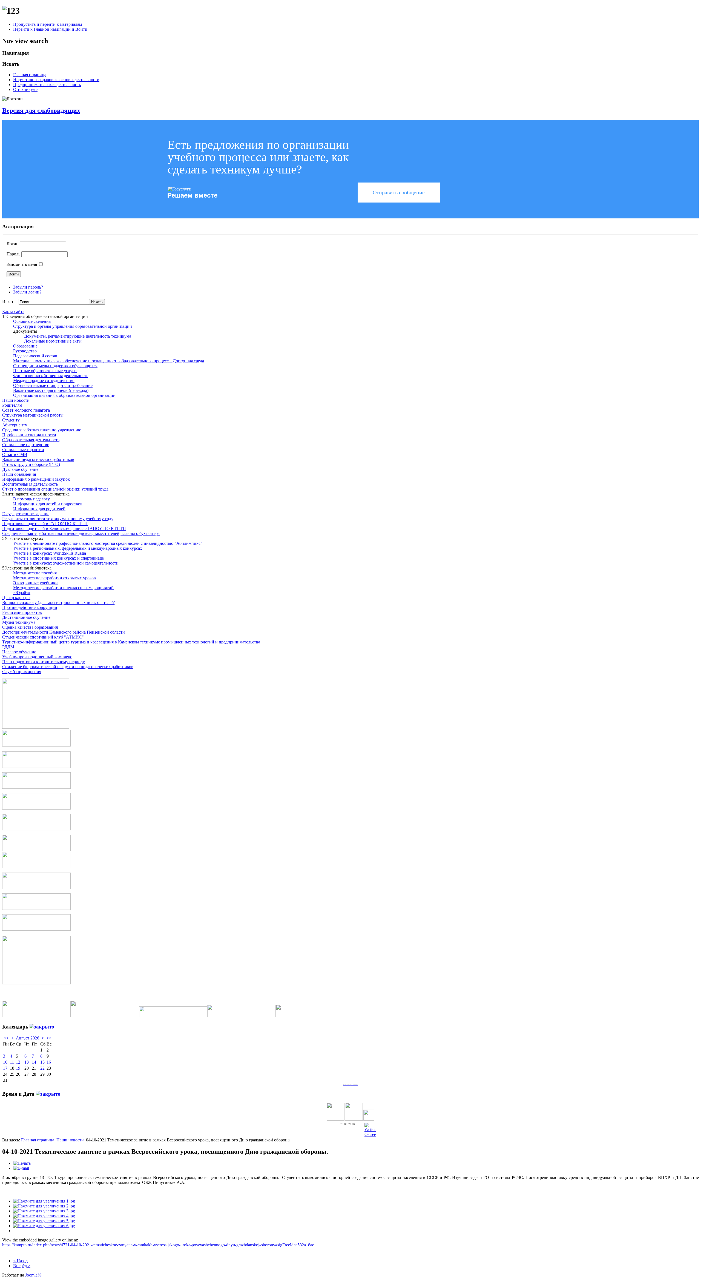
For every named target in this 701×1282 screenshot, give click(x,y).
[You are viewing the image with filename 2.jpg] (44, 1206)
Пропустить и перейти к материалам (47, 24)
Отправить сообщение (399, 192)
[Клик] (42, 1027)
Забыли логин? (27, 292)
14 (34, 1062)
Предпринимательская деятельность (47, 84)
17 (5, 1068)
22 (42, 1068)
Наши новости (70, 1140)
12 (18, 1062)
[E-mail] (21, 1168)
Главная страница (29, 74)
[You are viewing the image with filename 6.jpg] (44, 1225)
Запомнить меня (22, 264)
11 (12, 1062)
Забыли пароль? (28, 287)
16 (49, 1062)
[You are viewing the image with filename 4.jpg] (44, 1215)
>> (49, 1038)
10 (5, 1062)
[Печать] (22, 1163)
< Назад (20, 1260)
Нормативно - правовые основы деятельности (56, 79)
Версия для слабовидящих (41, 110)
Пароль (13, 254)
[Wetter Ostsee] (370, 1134)
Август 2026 (27, 1038)
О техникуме (25, 89)
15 (42, 1062)
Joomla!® (33, 1275)
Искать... (10, 301)
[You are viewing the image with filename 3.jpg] (44, 1211)
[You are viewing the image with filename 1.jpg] (44, 1201)
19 (18, 1068)
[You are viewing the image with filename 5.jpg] (44, 1220)
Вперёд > (21, 1265)
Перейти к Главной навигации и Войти (50, 29)
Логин (13, 243)
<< (6, 1038)
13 (26, 1062)
